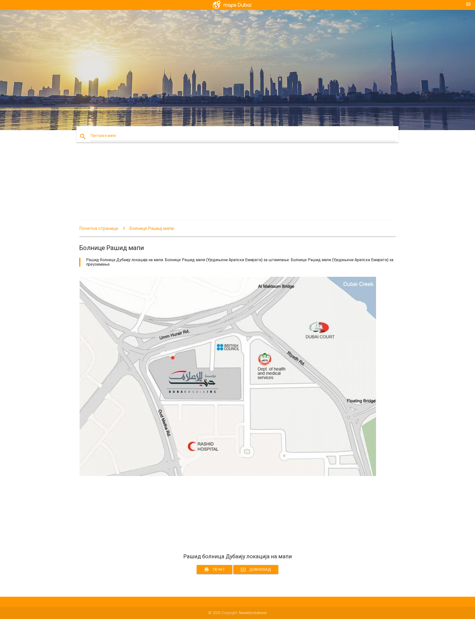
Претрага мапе (103, 135)
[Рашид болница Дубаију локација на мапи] (227, 475)
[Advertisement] (227, 186)
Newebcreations (253, 613)
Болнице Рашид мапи (152, 228)
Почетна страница (98, 228)
